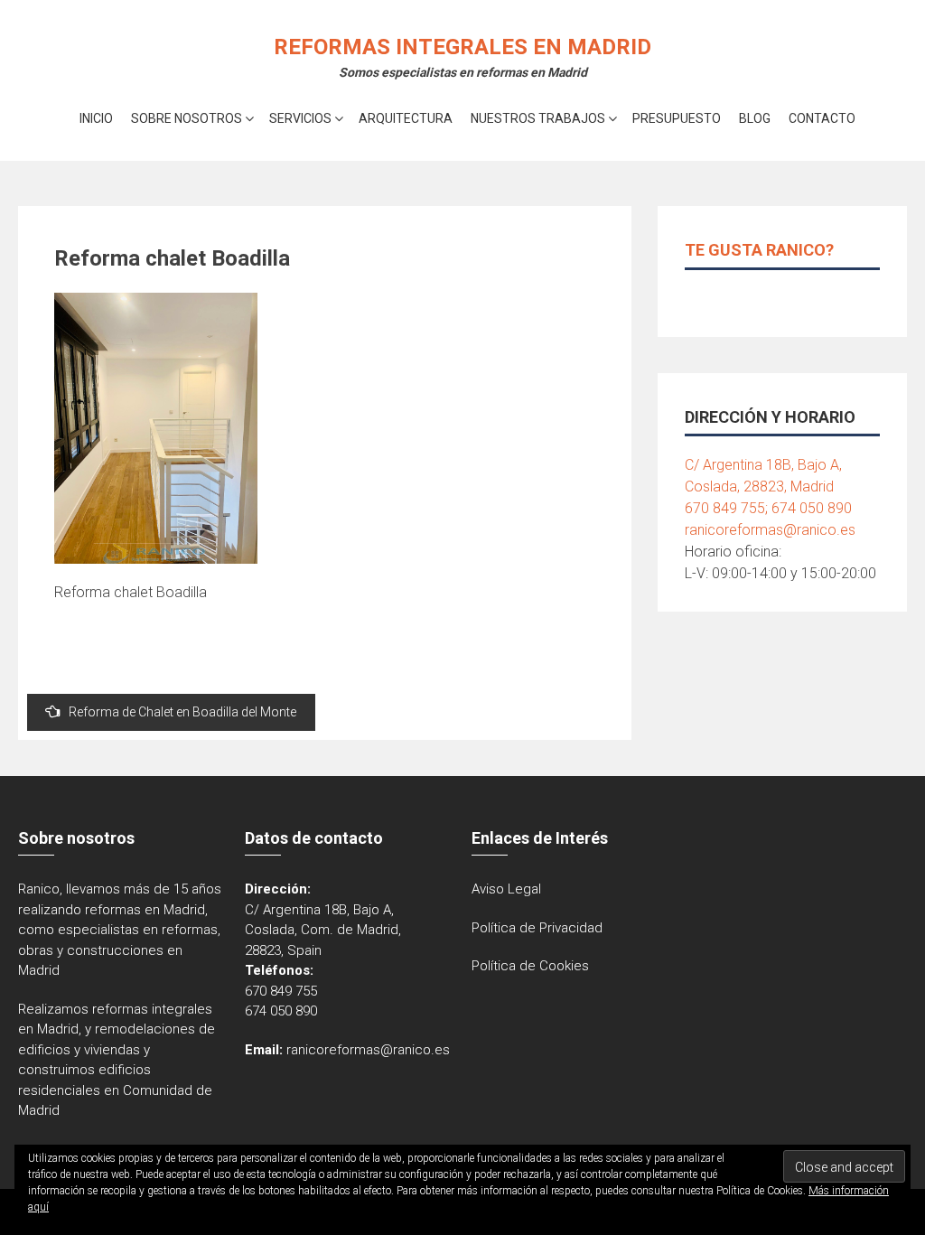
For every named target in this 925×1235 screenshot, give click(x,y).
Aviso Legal (506, 889)
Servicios (300, 118)
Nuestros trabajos (538, 118)
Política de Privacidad (537, 928)
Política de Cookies (530, 966)
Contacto (822, 118)
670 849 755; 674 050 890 (768, 508)
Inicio (96, 118)
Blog (755, 118)
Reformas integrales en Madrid (462, 47)
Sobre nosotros (186, 118)
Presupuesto (676, 118)
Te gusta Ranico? (759, 249)
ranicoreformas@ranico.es (770, 529)
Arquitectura (406, 118)
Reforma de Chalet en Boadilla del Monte (182, 712)
